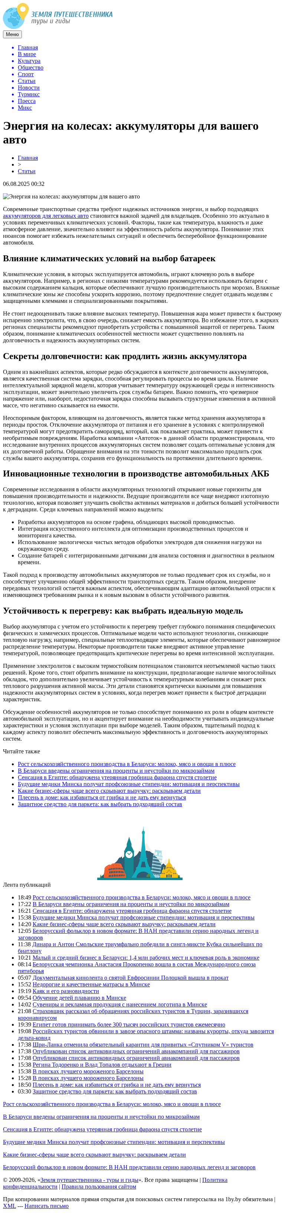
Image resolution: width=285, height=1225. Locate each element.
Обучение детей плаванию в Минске (79, 998)
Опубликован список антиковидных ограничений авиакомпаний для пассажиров (136, 1051)
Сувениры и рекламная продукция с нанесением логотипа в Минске (120, 1004)
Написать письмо (46, 1206)
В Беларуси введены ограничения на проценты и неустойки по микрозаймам (116, 770)
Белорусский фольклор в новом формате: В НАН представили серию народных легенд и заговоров (129, 1167)
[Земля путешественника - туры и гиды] (58, 27)
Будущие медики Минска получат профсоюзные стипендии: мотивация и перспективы (129, 784)
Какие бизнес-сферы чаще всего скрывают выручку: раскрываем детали (109, 791)
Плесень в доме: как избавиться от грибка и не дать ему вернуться (102, 797)
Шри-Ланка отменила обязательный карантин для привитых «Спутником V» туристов (143, 1044)
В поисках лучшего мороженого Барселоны (88, 1071)
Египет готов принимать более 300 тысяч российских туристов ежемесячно (129, 1024)
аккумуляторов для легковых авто (46, 216)
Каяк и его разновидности (66, 991)
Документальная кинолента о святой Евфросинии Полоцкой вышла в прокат (131, 977)
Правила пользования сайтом (99, 1186)
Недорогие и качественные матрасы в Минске (91, 984)
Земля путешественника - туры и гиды (89, 1180)
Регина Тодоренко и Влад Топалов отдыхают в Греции (102, 1064)
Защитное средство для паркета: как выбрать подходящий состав (100, 804)
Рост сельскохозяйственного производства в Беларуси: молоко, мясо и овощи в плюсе (127, 764)
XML (9, 1206)
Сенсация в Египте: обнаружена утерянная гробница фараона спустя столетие (117, 777)
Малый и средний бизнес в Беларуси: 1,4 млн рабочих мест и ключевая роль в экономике (146, 957)
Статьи (27, 171)
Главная (28, 158)
